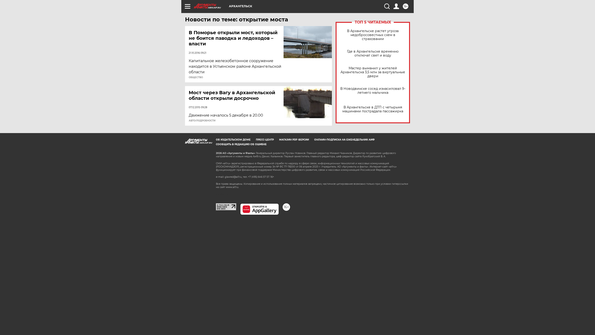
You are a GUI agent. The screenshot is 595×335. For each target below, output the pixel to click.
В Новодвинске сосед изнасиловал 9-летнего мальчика (372, 91)
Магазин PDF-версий (294, 139)
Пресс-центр (265, 139)
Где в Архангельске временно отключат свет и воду (373, 53)
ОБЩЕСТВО (196, 77)
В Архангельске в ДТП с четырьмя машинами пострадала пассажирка (372, 109)
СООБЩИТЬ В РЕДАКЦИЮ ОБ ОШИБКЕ (241, 144)
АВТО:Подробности (202, 121)
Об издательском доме (233, 139)
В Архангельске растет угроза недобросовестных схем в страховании (373, 35)
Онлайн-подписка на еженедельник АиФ (344, 139)
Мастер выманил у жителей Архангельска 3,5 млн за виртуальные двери (372, 72)
